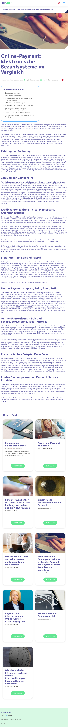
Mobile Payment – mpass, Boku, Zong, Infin (19, 105)
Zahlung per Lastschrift (13, 96)
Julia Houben (9, 80)
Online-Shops (25, 125)
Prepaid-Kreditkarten (11, 358)
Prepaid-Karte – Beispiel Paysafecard (17, 113)
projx (6, 715)
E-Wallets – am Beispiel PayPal (15, 103)
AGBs (19, 719)
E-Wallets (7, 257)
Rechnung (13, 155)
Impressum (4, 719)
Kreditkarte (17, 217)
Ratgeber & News (9, 9)
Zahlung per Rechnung (12, 93)
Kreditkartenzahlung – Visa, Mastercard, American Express (18, 99)
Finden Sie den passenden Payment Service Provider (19, 116)
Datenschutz (12, 719)
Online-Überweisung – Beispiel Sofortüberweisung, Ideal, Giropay (16, 109)
